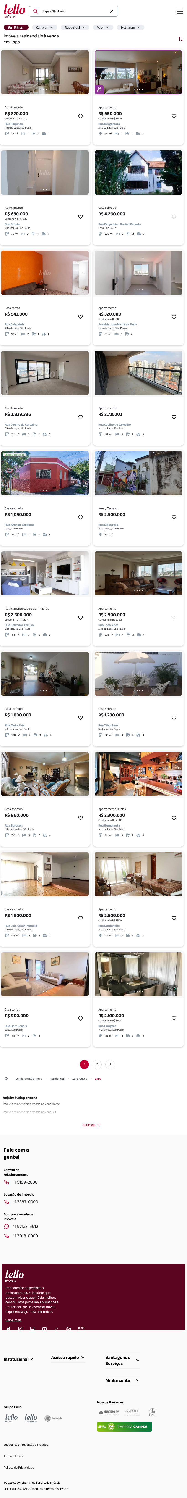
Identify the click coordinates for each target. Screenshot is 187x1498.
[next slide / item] (84, 72)
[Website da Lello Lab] (53, 1418)
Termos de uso (13, 1456)
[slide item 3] (46, 89)
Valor (100, 27)
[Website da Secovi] (109, 1412)
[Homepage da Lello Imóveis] (11, 1418)
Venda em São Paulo (29, 1078)
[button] (16, 27)
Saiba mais (13, 1320)
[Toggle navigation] (180, 11)
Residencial (72, 27)
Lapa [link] (98, 1078)
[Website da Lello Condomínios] (31, 1418)
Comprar (42, 27)
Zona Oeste (79, 1078)
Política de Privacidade (19, 1467)
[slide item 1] (40, 89)
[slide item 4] (49, 89)
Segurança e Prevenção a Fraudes (26, 1444)
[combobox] (75, 11)
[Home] (6, 1078)
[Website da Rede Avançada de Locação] (152, 1412)
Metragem (128, 27)
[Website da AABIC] (132, 1412)
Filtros (18, 27)
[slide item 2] (43, 89)
